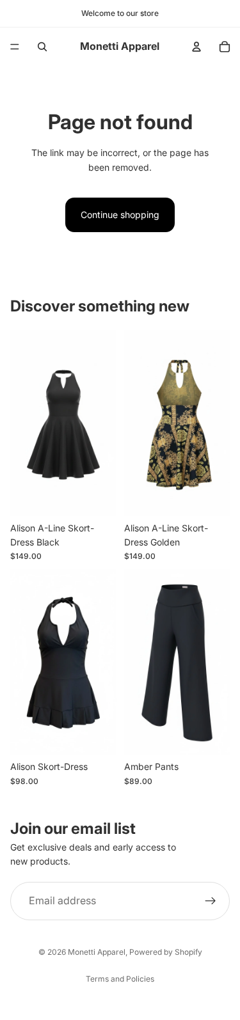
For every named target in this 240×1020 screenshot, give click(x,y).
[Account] (196, 47)
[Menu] (14, 46)
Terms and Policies (120, 979)
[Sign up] (210, 900)
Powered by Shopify (165, 952)
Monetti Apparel (96, 952)
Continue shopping (120, 214)
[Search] (42, 47)
